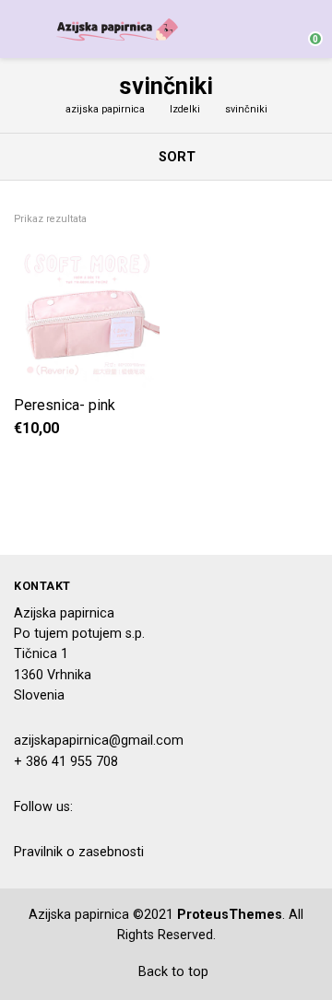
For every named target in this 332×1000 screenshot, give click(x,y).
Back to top (171, 972)
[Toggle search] (271, 29)
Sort (175, 157)
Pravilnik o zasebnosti (79, 852)
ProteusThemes (229, 915)
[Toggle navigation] (22, 29)
